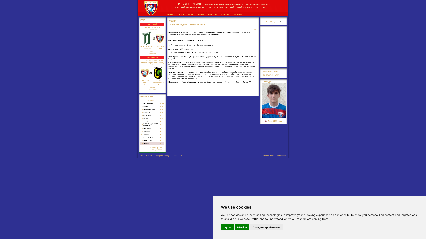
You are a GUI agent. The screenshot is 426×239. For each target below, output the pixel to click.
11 (142, 134)
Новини (200, 14)
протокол (152, 53)
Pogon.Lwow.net (270, 74)
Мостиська (148, 137)
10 (163, 106)
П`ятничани (148, 103)
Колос (145, 118)
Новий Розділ (149, 109)
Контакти (238, 14)
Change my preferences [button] (266, 227)
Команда (171, 14)
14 (142, 143)
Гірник (146, 106)
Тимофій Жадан (273, 121)
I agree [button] (227, 227)
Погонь (146, 143)
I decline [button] (242, 227)
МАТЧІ (143, 20)
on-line (152, 51)
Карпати (146, 112)
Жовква (146, 121)
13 (142, 140)
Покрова (147, 128)
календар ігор (156, 148)
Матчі (190, 14)
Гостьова (225, 14)
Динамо (146, 134)
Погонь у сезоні (155, 150)
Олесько (147, 115)
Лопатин (146, 131)
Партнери (212, 14)
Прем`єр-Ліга (146, 96)
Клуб (181, 14)
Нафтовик (147, 140)
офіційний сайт (270, 72)
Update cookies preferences (274, 156)
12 (163, 103)
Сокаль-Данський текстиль (150, 125)
